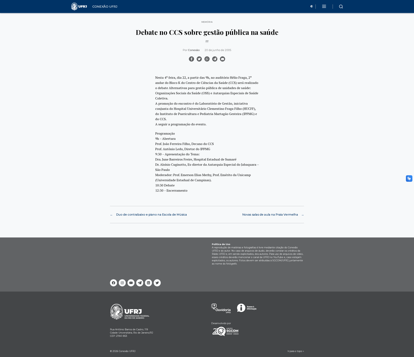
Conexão (194, 50)
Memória (207, 22)
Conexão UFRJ (127, 351)
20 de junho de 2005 (218, 50)
